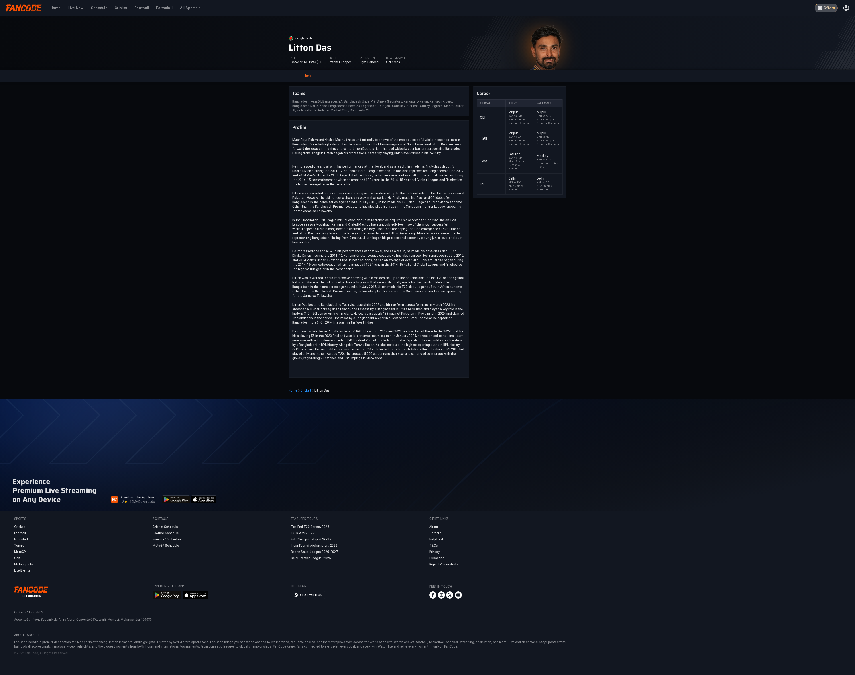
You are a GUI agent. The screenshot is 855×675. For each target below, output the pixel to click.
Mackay (542, 156)
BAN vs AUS (544, 116)
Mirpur (513, 112)
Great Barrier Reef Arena (548, 165)
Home (293, 390)
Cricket (306, 390)
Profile (299, 127)
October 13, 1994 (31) (307, 62)
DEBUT (513, 103)
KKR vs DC (515, 182)
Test (483, 161)
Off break (393, 62)
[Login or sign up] (846, 8)
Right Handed (369, 62)
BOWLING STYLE (396, 58)
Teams (298, 93)
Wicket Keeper (340, 62)
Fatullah (514, 154)
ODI (482, 117)
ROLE (333, 58)
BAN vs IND (515, 116)
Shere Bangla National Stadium (520, 121)
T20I (483, 138)
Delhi (512, 178)
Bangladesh (303, 38)
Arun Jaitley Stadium (516, 188)
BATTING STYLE (368, 58)
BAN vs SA (515, 136)
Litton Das (310, 47)
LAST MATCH (545, 103)
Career (483, 93)
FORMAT (485, 103)
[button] (308, 75)
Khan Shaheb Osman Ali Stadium (517, 165)
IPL (482, 184)
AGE (293, 58)
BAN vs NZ (543, 136)
